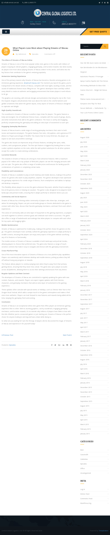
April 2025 (84, 211)
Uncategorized (85, 473)
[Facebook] (102, 3)
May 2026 (83, 151)
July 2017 (83, 313)
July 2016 (83, 364)
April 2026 (84, 156)
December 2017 (86, 295)
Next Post (66, 335)
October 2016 (85, 350)
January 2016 (85, 383)
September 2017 (86, 304)
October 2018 (85, 253)
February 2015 (85, 429)
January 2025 (85, 225)
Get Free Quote (98, 31)
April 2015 (84, 420)
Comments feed (86, 499)
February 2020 (85, 244)
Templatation (103, 531)
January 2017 (85, 341)
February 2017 (85, 336)
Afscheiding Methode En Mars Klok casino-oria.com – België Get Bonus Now (93, 90)
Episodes (35, 54)
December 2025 (86, 174)
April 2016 (84, 369)
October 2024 (85, 230)
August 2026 (84, 137)
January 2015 (85, 434)
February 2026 (85, 165)
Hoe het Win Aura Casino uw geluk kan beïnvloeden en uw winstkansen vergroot (93, 67)
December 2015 (86, 387)
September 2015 (86, 401)
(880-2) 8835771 (30, 3)
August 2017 (84, 309)
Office (82, 468)
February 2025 (85, 221)
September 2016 (86, 355)
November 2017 (86, 299)
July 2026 (83, 142)
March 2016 (84, 373)
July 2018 (83, 267)
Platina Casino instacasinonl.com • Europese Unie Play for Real (92, 101)
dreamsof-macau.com (32, 83)
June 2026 (84, 147)
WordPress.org (85, 503)
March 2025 (84, 216)
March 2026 (84, 161)
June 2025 (84, 202)
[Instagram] (107, 3)
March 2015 (84, 424)
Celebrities (84, 459)
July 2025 (83, 198)
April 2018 (84, 276)
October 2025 (85, 184)
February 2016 (85, 378)
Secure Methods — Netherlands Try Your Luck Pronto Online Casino (93, 110)
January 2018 (85, 290)
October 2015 (85, 397)
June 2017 (84, 318)
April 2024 (84, 239)
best (82, 450)
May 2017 (83, 323)
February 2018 (85, 286)
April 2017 (84, 327)
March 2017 (84, 332)
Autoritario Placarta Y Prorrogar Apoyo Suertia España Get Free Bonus (94, 78)
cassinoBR (84, 455)
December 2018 (86, 248)
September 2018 (86, 258)
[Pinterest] (104, 3)
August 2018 (84, 262)
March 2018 (84, 281)
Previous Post (8, 335)
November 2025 (86, 179)
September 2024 (86, 235)
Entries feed (84, 494)
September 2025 (86, 188)
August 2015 (84, 406)
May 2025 (83, 207)
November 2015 (86, 392)
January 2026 (85, 170)
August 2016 (84, 360)
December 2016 (86, 346)
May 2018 (83, 272)
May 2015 (83, 415)
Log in (82, 489)
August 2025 (84, 193)
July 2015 (83, 410)
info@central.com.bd (11, 3)
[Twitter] (99, 3)
